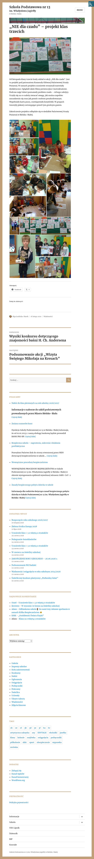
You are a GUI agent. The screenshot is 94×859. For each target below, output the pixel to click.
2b (11, 728)
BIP (10, 839)
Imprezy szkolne (19, 666)
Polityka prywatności (18, 802)
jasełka (63, 733)
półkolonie (15, 742)
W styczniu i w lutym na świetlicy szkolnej (40, 606)
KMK (14, 615)
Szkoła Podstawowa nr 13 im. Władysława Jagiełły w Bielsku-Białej (33, 852)
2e (16, 728)
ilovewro (15, 606)
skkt (25, 742)
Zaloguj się (16, 770)
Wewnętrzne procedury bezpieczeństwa (30, 462)
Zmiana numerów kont (22, 423)
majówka (31, 737)
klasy (12, 737)
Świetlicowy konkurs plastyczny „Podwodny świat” (35, 578)
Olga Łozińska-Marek (20, 317)
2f (21, 728)
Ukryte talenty (18, 699)
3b (25, 728)
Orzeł (14, 602)
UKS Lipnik (14, 828)
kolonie (21, 737)
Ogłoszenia (17, 679)
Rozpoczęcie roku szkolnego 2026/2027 (30, 520)
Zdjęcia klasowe (19, 705)
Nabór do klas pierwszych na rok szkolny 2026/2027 (35, 403)
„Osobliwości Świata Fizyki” (31, 615)
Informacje (14, 816)
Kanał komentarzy (20, 777)
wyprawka (57, 742)
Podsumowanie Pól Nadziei (24, 565)
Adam (14, 609)
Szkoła (12, 822)
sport (31, 742)
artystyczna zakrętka (19, 733)
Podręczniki (17, 686)
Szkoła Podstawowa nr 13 (29, 7)
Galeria (15, 663)
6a (44, 728)
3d (30, 728)
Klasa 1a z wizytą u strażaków (32, 619)
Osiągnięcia (17, 682)
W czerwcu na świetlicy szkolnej (26, 552)
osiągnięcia (43, 737)
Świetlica (16, 692)
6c (49, 728)
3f (39, 728)
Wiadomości (48, 317)
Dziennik (13, 833)
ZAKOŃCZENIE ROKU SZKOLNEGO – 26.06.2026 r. (34, 559)
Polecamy (16, 689)
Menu (80, 10)
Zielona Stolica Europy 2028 (24, 526)
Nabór (14, 676)
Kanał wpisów (18, 774)
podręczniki (56, 737)
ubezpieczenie (43, 742)
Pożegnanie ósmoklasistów (24, 539)
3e (35, 728)
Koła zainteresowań (21, 670)
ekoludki (53, 733)
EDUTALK (42, 733)
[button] (24, 129)
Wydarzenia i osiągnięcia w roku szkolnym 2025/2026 (36, 571)
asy (33, 733)
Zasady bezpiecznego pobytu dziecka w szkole (32, 485)
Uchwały (15, 695)
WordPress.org (18, 780)
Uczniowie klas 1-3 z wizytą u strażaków (30, 533)
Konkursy (16, 673)
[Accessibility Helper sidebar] (91, 4)
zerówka (14, 747)
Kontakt (13, 845)
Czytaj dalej (17, 417)
